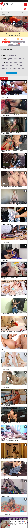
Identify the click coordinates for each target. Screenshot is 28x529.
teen (17, 65)
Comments (16, 44)
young (19, 66)
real (10, 68)
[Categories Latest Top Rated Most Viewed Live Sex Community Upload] (25, 4)
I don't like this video (18, 39)
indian (11, 62)
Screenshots (22, 42)
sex (19, 68)
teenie (23, 66)
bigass (17, 64)
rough (7, 65)
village (9, 66)
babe (21, 65)
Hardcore (16, 58)
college (20, 62)
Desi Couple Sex (12, 55)
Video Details (6, 42)
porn (9, 69)
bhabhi (15, 62)
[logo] (7, 4)
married (14, 68)
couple (14, 66)
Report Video (14, 42)
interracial (4, 66)
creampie (4, 69)
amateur (4, 64)
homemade (23, 64)
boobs (9, 64)
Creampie (4, 59)
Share (9, 44)
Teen (9, 59)
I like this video (5, 39)
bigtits (13, 64)
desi (3, 65)
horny (7, 62)
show (23, 68)
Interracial (21, 58)
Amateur (10, 58)
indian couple (5, 68)
